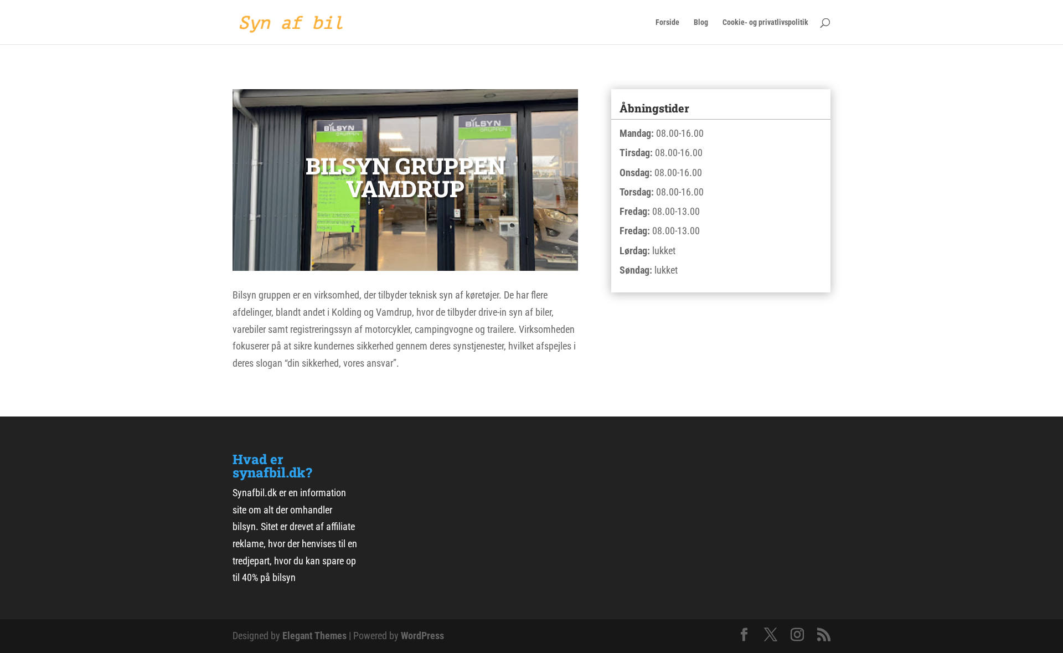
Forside (667, 22)
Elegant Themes (314, 635)
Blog (701, 22)
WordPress (422, 635)
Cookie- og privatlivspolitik (765, 22)
